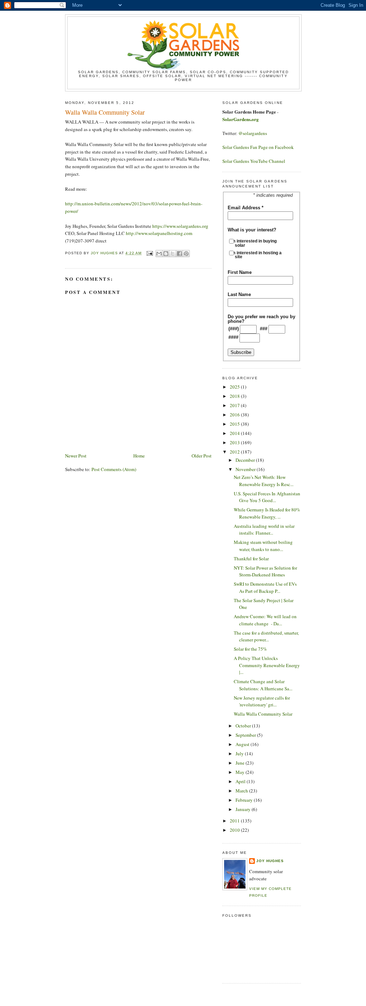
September (246, 735)
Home (139, 455)
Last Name (239, 294)
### (263, 328)
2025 (235, 387)
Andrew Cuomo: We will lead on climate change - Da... (265, 620)
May (241, 772)
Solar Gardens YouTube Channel (253, 161)
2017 (235, 405)
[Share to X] (172, 253)
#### (233, 337)
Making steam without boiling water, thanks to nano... (263, 545)
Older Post (202, 455)
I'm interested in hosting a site (258, 255)
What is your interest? (252, 229)
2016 (235, 414)
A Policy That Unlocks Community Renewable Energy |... (267, 665)
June (241, 763)
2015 (235, 424)
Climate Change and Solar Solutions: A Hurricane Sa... (263, 685)
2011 (235, 820)
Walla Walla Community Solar (263, 714)
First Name (240, 272)
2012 (235, 452)
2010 (235, 830)
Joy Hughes (270, 861)
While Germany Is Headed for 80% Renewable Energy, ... (267, 513)
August (243, 744)
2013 (235, 442)
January (244, 809)
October (244, 725)
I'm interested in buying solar (256, 243)
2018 (235, 396)
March (242, 790)
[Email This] (159, 253)
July (240, 753)
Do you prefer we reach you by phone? (261, 319)
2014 (235, 433)
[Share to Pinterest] (186, 253)
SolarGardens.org (240, 119)
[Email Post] (149, 253)
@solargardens (252, 133)
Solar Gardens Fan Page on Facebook (258, 147)
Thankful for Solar (251, 558)
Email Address (245, 207)
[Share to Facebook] (179, 253)
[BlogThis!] (165, 253)
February (245, 800)
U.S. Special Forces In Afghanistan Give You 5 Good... (267, 497)
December (246, 460)
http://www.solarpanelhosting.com (159, 233)
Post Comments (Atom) (114, 469)
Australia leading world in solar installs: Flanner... (264, 529)
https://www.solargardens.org (180, 226)
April (241, 781)
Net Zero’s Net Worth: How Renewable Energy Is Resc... (263, 480)
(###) (233, 328)
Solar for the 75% (250, 649)
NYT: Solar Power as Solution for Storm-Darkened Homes (265, 571)
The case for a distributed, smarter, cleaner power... (266, 636)
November (246, 469)
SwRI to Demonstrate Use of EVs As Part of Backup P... (265, 587)
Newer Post (75, 455)
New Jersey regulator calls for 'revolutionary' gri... (262, 701)
